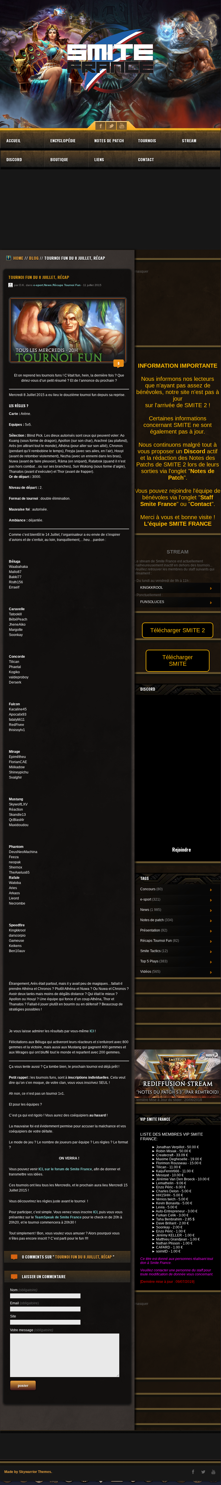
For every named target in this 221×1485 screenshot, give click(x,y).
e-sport (38, 285)
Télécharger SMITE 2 (177, 630)
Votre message (31, 1330)
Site (13, 1316)
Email (24, 1303)
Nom (23, 1290)
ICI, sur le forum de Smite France (65, 1169)
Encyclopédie (63, 140)
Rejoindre (181, 849)
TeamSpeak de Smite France (58, 1217)
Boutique (59, 159)
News (48, 285)
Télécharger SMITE (177, 660)
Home (18, 258)
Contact (146, 159)
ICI (92, 1031)
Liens (99, 159)
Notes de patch (109, 140)
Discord (14, 159)
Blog (34, 258)
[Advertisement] (110, 210)
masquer (141, 271)
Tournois (147, 140)
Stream (189, 140)
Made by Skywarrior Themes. (28, 1472)
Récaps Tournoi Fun (66, 285)
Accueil (13, 140)
